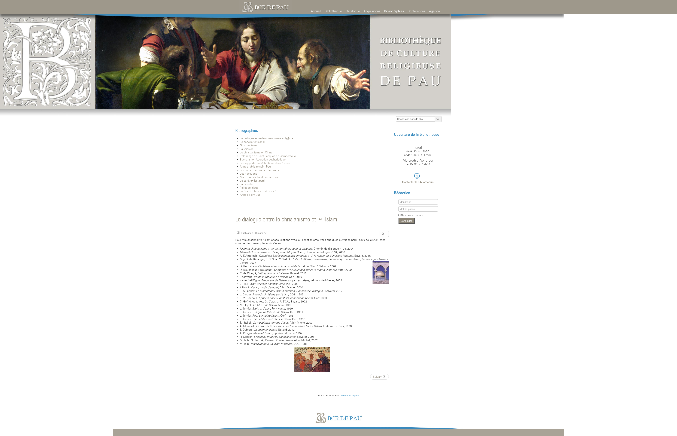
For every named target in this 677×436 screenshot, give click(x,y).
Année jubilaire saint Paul (256, 166)
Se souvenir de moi (412, 215)
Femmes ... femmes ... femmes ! (260, 170)
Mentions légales (350, 395)
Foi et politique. (249, 187)
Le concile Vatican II (252, 142)
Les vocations (248, 173)
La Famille (246, 184)
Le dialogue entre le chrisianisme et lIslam (267, 138)
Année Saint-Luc (250, 194)
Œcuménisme (248, 145)
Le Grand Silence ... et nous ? (258, 191)
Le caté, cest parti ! (253, 180)
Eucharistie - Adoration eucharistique (263, 159)
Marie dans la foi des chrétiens (259, 177)
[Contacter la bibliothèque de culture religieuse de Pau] (417, 175)
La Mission (247, 149)
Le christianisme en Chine (256, 152)
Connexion (407, 220)
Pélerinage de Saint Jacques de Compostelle (268, 156)
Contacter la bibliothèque (418, 182)
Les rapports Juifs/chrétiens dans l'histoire (266, 163)
